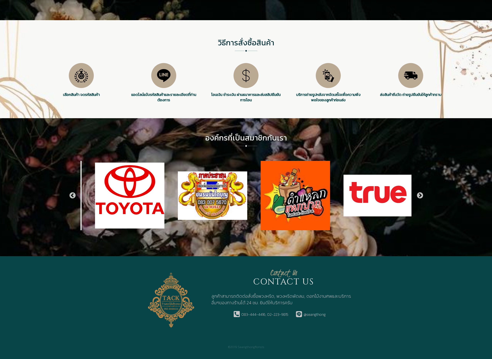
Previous (72, 195)
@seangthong (315, 314)
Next (419, 195)
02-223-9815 (277, 314)
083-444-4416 (253, 314)
